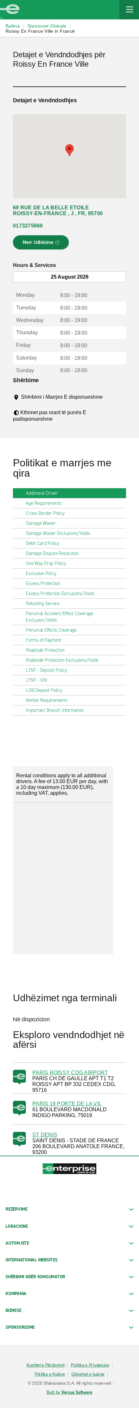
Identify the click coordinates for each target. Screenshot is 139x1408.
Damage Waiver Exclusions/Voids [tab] (58, 533)
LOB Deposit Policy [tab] (44, 690)
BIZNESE (13, 1310)
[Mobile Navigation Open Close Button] (129, 9)
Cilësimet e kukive (88, 1374)
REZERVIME (16, 1209)
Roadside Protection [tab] (45, 650)
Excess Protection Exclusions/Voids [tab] (60, 593)
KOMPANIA (16, 1294)
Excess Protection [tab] (43, 583)
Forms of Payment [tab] (43, 640)
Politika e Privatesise (90, 1365)
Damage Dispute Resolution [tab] (52, 553)
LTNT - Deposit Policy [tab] (46, 670)
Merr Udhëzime (41, 244)
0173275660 (28, 225)
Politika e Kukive (50, 1374)
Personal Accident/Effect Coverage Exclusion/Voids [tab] (59, 616)
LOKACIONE (16, 1226)
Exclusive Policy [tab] (41, 573)
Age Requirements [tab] (43, 503)
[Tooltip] (26, 403)
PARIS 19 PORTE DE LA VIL (67, 1103)
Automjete (17, 1243)
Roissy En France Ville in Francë (40, 31)
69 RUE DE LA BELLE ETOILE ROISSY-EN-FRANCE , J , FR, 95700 (58, 210)
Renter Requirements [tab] (46, 700)
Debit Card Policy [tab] (42, 543)
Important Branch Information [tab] (55, 710)
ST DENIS (44, 1134)
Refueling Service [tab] (42, 603)
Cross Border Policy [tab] (45, 513)
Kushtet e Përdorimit (45, 1365)
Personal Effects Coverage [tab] (51, 630)
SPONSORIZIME (20, 1327)
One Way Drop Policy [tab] (46, 563)
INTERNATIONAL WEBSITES (31, 1260)
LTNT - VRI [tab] (36, 680)
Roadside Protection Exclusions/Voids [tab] (62, 660)
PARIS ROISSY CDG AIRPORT (70, 1072)
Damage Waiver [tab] (41, 523)
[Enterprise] (9, 9)
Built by (69, 1392)
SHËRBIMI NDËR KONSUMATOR (35, 1277)
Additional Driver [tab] (42, 493)
